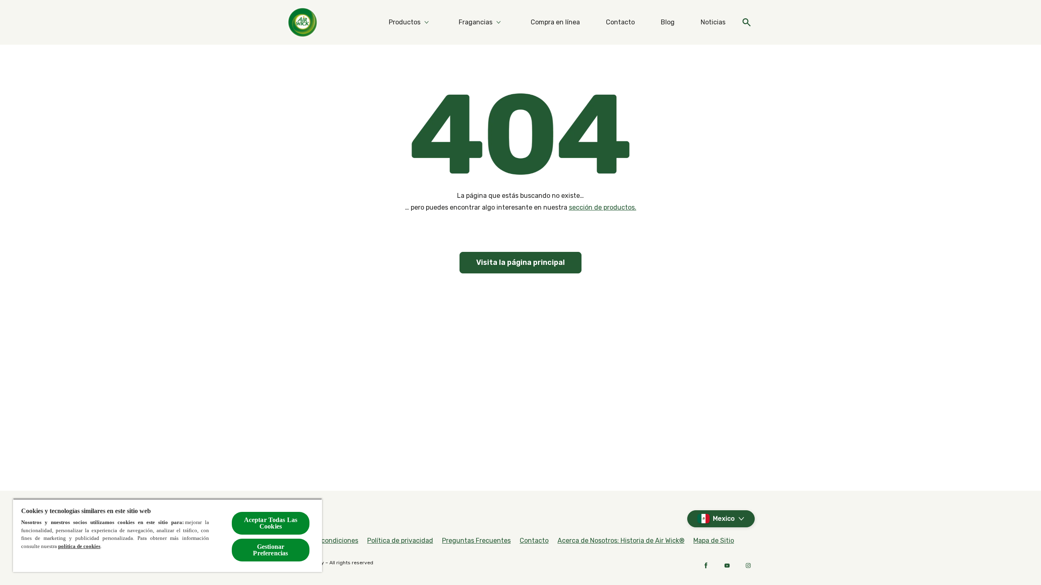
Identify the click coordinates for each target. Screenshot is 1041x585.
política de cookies (79, 546)
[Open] (746, 22)
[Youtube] (727, 565)
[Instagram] (748, 565)
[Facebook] (705, 565)
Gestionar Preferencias (270, 550)
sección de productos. (602, 207)
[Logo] (302, 22)
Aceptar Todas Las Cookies (271, 523)
